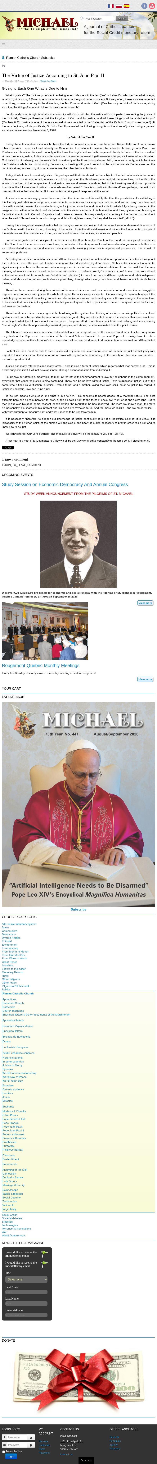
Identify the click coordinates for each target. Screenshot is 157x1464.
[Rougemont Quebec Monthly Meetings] (45, 630)
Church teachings (48, 81)
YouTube (152, 6)
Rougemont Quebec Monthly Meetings (40, 665)
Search (122, 18)
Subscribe (78, 909)
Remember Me (14, 1451)
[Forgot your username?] (31, 1437)
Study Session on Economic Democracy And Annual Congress (65, 484)
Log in (11, 1456)
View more (145, 602)
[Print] (3, 65)
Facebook (144, 6)
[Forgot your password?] (31, 1445)
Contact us (66, 1454)
